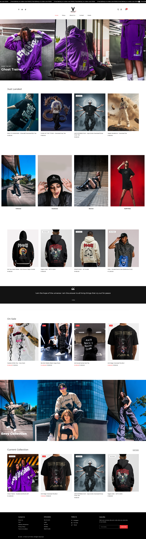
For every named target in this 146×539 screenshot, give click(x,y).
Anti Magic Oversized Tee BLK (116, 363)
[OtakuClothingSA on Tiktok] (25, 9)
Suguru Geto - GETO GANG (48, 269)
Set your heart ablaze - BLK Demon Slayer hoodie (21, 269)
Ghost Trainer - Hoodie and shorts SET (18, 494)
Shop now (136, 450)
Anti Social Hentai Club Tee (81, 363)
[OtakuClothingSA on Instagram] (18, 9)
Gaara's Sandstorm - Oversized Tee (117, 133)
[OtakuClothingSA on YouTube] (22, 9)
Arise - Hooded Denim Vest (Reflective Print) (120, 269)
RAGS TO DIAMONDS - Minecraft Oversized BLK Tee (21, 133)
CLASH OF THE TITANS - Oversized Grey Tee (53, 133)
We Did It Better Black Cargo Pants (50, 363)
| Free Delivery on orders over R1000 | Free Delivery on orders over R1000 (60, 1)
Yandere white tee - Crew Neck (16, 363)
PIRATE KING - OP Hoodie (81, 269)
